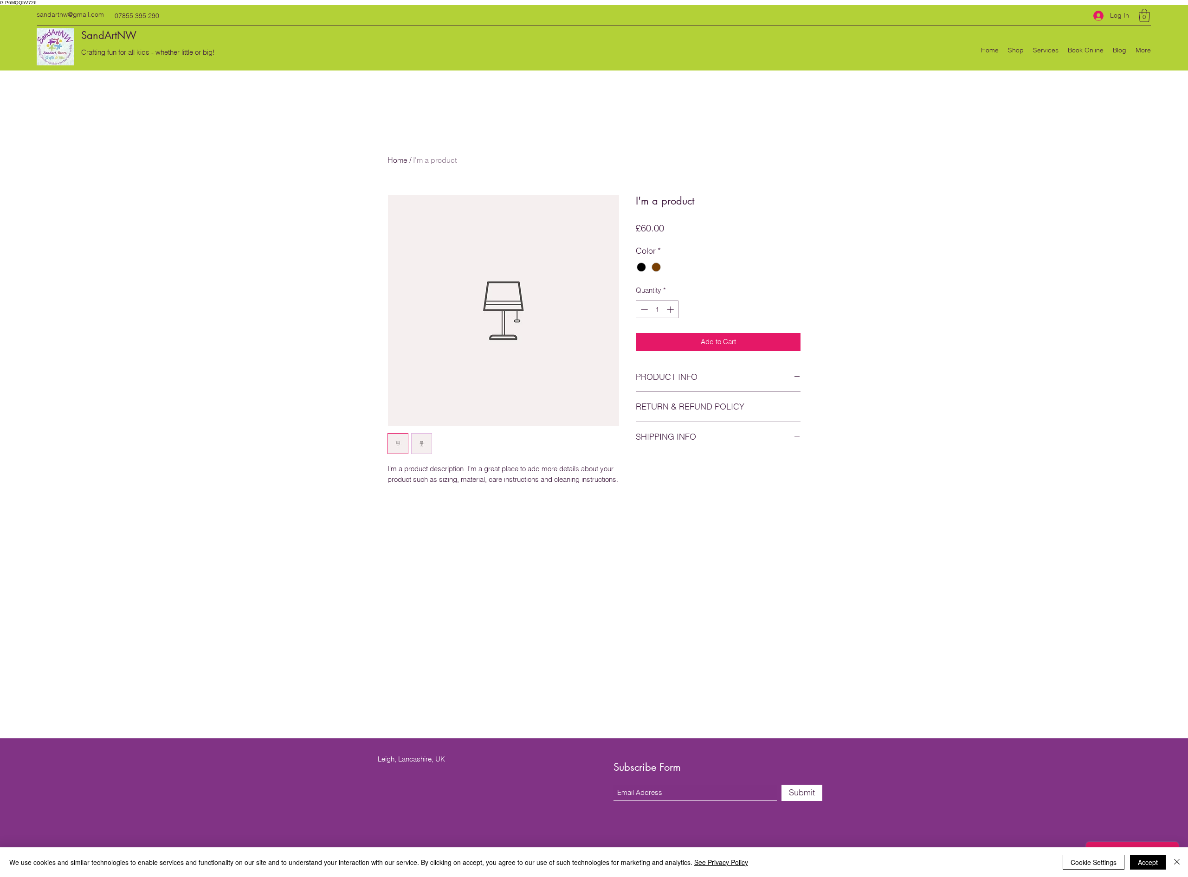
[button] (1144, 15)
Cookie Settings (1094, 862)
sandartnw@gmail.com (70, 14)
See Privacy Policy (721, 862)
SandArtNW (108, 35)
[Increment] (671, 309)
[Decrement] (643, 309)
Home (397, 160)
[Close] (1176, 862)
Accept (1148, 862)
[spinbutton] (657, 309)
